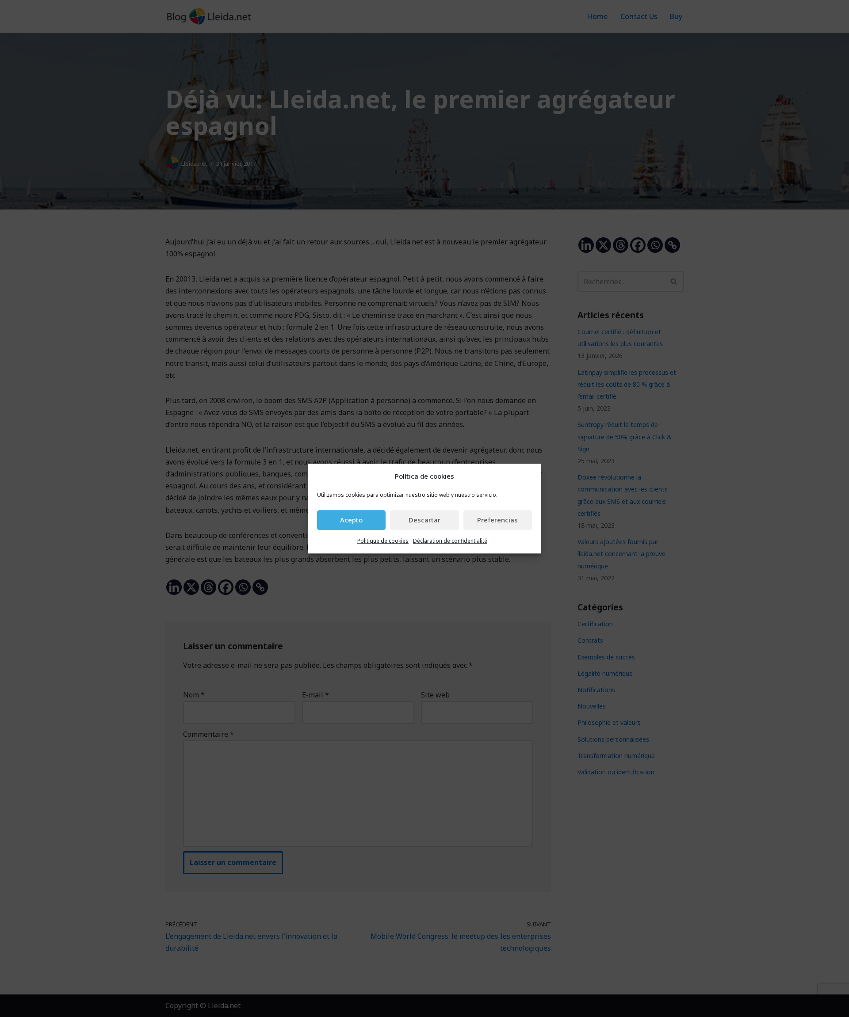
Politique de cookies (383, 541)
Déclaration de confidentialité (450, 541)
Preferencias (497, 520)
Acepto (351, 520)
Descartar (424, 520)
